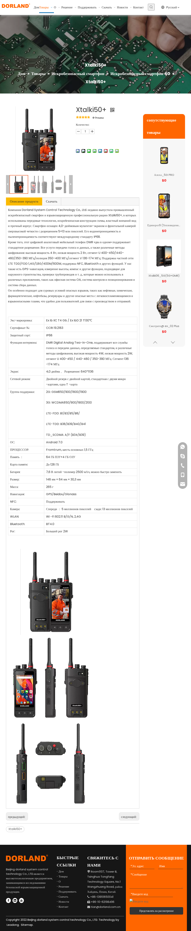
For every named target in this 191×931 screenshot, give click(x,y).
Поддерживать (67, 891)
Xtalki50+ (15, 829)
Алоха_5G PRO (164, 326)
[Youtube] (21, 900)
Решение (64, 886)
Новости (64, 902)
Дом (61, 871)
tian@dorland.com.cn (105, 907)
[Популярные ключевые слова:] (151, 7)
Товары (63, 876)
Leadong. (12, 925)
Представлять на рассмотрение (156, 911)
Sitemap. (27, 925)
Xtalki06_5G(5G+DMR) (164, 225)
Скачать (51, 201)
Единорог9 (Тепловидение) (164, 175)
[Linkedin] (14, 900)
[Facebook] (8, 900)
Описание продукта (24, 201)
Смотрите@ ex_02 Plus (164, 276)
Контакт (63, 907)
